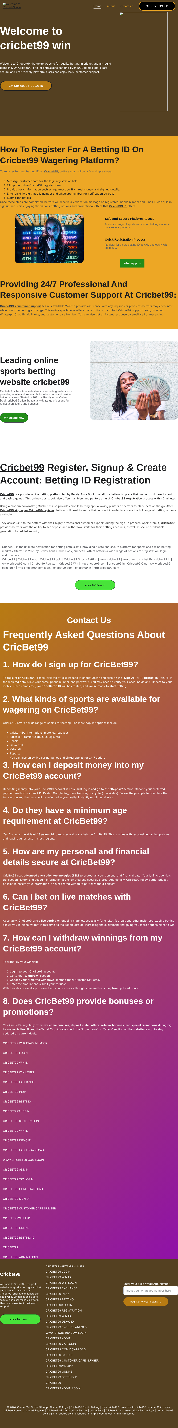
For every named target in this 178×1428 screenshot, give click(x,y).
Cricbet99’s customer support (20, 306)
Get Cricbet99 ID (157, 6)
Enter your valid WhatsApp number (146, 1283)
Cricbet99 (19, 160)
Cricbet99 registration (126, 498)
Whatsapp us (132, 263)
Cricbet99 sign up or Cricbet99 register (27, 510)
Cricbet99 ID (118, 206)
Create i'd (126, 6)
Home (97, 6)
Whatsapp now (14, 417)
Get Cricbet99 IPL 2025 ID (26, 85)
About (111, 6)
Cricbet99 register (41, 185)
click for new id (95, 585)
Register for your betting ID (145, 1301)
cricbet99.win (91, 677)
